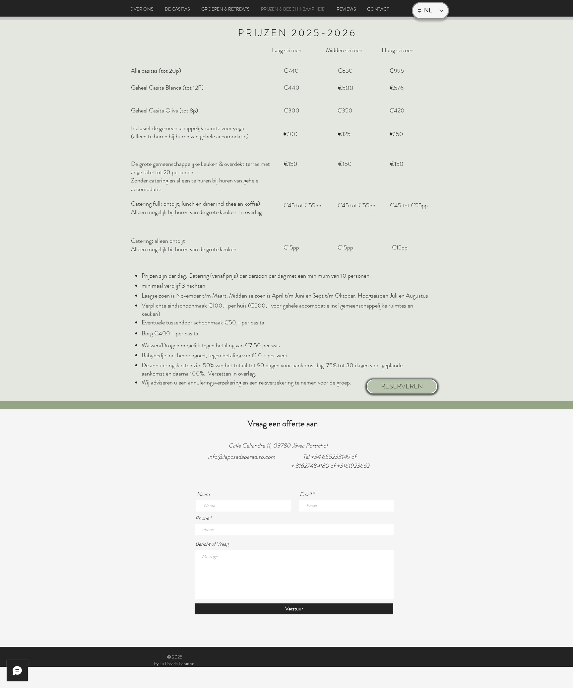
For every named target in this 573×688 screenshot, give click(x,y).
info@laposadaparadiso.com (241, 456)
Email (305, 494)
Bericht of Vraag (211, 544)
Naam (203, 494)
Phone (202, 518)
